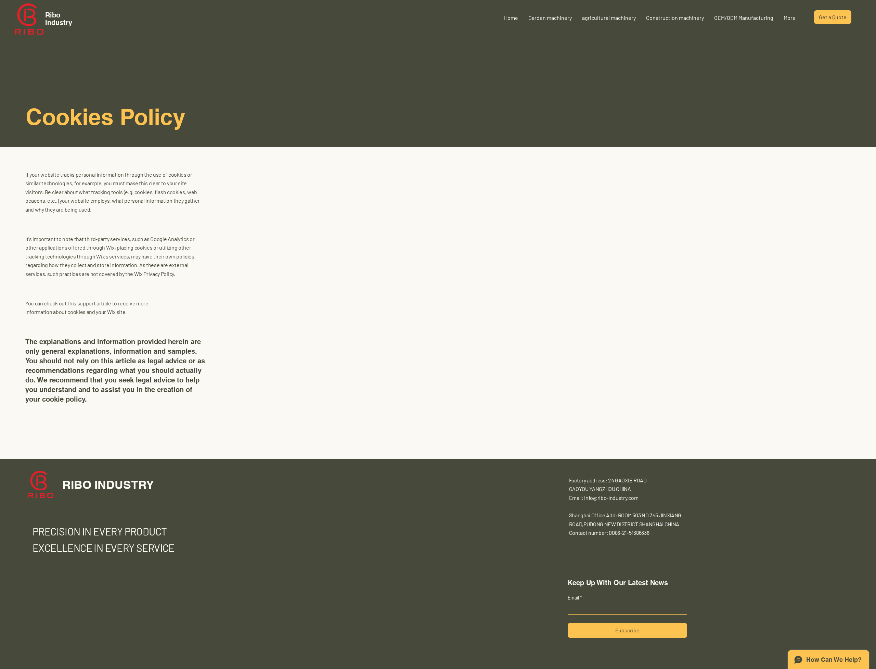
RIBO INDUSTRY (108, 485)
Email (574, 597)
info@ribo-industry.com (611, 497)
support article (94, 303)
